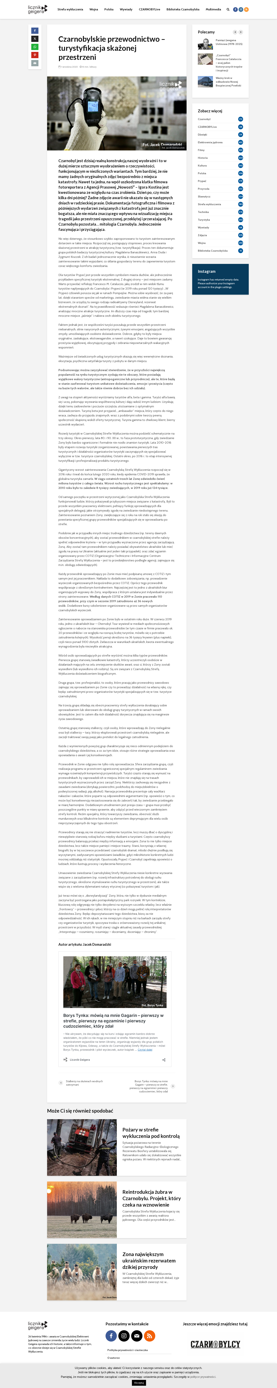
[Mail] (136, 1336)
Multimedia (213, 9)
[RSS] (149, 1336)
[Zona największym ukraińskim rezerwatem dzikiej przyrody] (82, 1272)
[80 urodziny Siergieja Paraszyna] (205, 43)
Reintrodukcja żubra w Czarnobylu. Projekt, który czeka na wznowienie (151, 1198)
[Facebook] (111, 1336)
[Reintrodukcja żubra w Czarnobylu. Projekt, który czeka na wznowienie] (82, 1209)
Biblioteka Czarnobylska (183, 9)
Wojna (94, 9)
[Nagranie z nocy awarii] (205, 81)
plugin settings (223, 287)
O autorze (113, 1357)
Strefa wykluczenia (70, 9)
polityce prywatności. (203, 1376)
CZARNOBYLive (149, 9)
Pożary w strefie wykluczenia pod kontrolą (151, 1133)
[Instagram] (124, 1336)
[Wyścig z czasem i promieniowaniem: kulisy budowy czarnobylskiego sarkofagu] (205, 58)
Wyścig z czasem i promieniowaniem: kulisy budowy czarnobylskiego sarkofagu (227, 63)
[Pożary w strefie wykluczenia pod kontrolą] (82, 1147)
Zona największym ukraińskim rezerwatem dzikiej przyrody (149, 1260)
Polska (108, 9)
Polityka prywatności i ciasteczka (127, 1350)
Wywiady (126, 9)
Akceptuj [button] (139, 1382)
